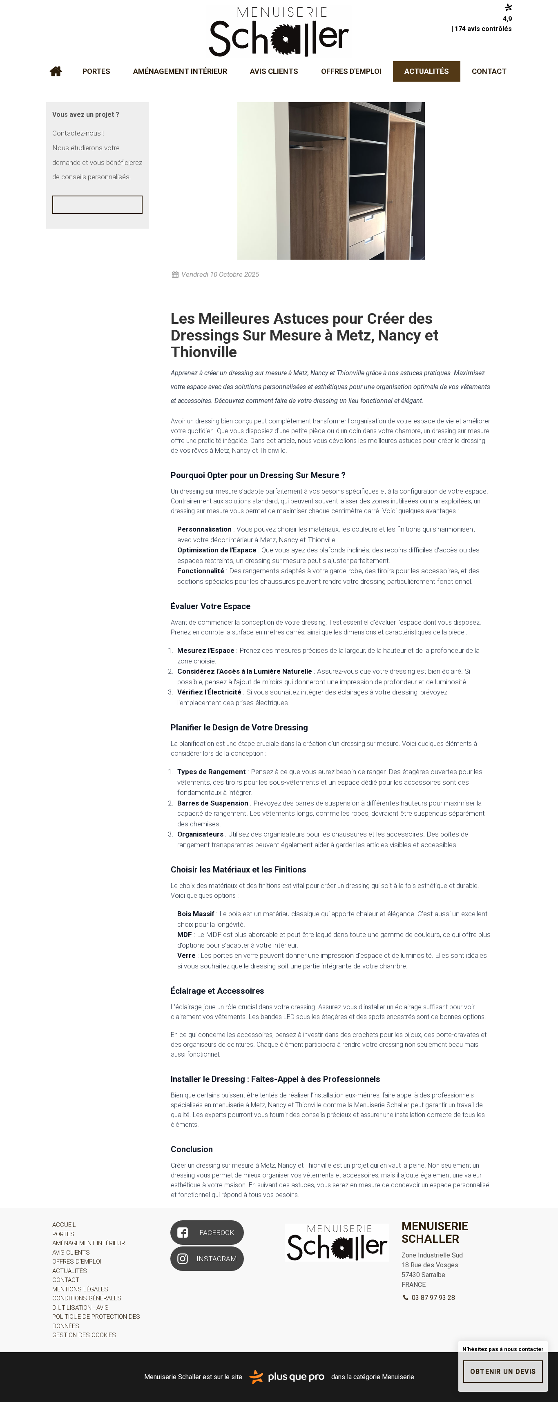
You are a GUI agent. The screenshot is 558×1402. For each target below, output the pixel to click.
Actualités (426, 71)
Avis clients (274, 71)
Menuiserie (398, 1376)
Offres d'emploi (351, 71)
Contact (489, 71)
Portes (96, 71)
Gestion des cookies (84, 1335)
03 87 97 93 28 (432, 1298)
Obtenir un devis (503, 1371)
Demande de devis (97, 213)
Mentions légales (80, 1289)
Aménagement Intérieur (180, 71)
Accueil (55, 71)
